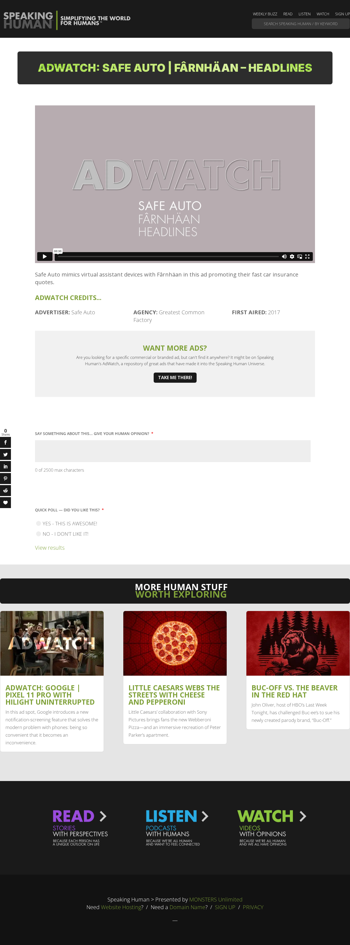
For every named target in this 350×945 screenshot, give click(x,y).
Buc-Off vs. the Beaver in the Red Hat (295, 691)
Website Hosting (121, 907)
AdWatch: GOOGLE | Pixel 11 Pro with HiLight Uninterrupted (50, 695)
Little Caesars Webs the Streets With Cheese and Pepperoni (174, 695)
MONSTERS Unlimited (216, 899)
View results (50, 547)
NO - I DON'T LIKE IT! (65, 534)
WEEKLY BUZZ (265, 14)
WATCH (323, 14)
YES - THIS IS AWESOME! (70, 523)
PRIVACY (253, 907)
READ (288, 14)
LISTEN (305, 14)
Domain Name (187, 907)
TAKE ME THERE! (175, 377)
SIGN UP (342, 14)
